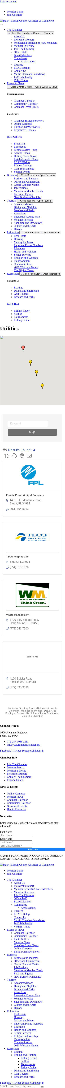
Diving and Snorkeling (26, 1070)
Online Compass (23, 948)
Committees (20, 58)
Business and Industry (26, 178)
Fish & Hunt (13, 304)
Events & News (15, 929)
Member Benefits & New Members (33, 889)
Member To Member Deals (35, 710)
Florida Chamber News (27, 951)
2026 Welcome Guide (26, 267)
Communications (23, 264)
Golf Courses (21, 1073)
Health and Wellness (25, 251)
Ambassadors (28, 61)
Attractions (20, 213)
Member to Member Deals (28, 191)
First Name (6, 831)
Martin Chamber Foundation (29, 74)
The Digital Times (24, 270)
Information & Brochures (44, 713)
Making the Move (23, 242)
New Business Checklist (27, 197)
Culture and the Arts (25, 225)
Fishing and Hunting (25, 1054)
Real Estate (20, 235)
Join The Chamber (24, 48)
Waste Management (17, 614)
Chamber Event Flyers (26, 945)
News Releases (39, 708)
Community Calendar (25, 935)
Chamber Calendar (24, 932)
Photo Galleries (14, 136)
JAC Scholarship (23, 77)
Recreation (13, 1048)
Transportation (22, 260)
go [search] (34, 432)
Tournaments (28, 1064)
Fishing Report (29, 1058)
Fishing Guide (28, 1067)
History (18, 229)
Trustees (18, 64)
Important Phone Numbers (28, 245)
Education (19, 248)
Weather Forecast (23, 219)
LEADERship (22, 67)
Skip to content (8, 1)
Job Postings (21, 187)
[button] (23, 348)
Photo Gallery (21, 939)
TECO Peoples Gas (17, 556)
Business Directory (18, 708)
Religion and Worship (26, 257)
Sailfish (25, 1061)
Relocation (13, 1011)
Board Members (23, 55)
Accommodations (23, 204)
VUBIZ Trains (22, 926)
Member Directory (24, 45)
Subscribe (33, 849)
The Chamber (14, 879)
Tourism (11, 979)
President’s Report (24, 39)
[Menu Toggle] (1, 24)
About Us (19, 36)
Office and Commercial (27, 181)
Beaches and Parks (24, 210)
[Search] (42, 1086)
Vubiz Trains (21, 80)
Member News (22, 942)
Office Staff (20, 52)
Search (3, 1086)
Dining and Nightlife (25, 207)
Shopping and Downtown (28, 222)
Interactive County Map (27, 216)
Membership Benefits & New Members (35, 42)
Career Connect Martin (26, 184)
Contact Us (20, 70)
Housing (18, 239)
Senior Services (22, 254)
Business (12, 954)
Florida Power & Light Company (25, 495)
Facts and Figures (23, 194)
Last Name (6, 838)
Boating (18, 1051)
